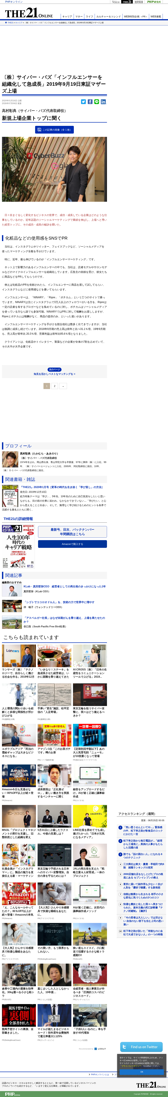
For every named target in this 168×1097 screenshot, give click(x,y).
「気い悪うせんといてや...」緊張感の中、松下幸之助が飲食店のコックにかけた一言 (143, 830)
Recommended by (86, 1049)
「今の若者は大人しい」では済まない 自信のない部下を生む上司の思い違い (143, 921)
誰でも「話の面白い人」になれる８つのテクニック (143, 856)
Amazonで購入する (72, 544)
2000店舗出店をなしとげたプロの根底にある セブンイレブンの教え (143, 876)
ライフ (89, 16)
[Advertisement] (84, 49)
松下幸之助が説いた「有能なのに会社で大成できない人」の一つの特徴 (143, 933)
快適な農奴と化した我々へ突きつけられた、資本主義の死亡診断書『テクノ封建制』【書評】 (143, 907)
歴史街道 (139, 1)
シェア (90, 101)
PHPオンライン (14, 1)
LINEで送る (96, 101)
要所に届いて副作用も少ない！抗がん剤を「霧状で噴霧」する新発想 (143, 886)
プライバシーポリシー (131, 1066)
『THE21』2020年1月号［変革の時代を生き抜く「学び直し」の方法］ (62, 487)
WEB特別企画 (135, 16)
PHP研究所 (154, 1)
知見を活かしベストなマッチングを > (54, 371)
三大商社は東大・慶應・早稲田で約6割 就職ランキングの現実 (143, 866)
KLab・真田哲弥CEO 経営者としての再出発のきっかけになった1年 (65, 586)
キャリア (67, 16)
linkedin (104, 101)
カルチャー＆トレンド (108, 16)
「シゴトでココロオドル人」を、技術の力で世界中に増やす (59, 602)
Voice (115, 1)
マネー (79, 16)
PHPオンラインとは (100, 1074)
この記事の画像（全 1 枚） (57, 129)
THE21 (127, 1)
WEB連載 (156, 16)
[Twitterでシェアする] (141, 1047)
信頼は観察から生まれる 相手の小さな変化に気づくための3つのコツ (143, 896)
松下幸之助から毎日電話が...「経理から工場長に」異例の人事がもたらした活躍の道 (143, 844)
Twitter (83, 101)
